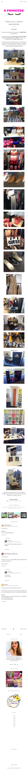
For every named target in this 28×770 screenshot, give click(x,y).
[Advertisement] (14, 738)
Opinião (10, 508)
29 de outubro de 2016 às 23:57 (10, 554)
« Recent (4, 629)
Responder (7, 549)
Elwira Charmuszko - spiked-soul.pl (10, 553)
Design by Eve (17, 768)
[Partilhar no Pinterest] (15, 505)
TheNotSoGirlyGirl (7, 525)
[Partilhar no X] (11, 505)
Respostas (8, 538)
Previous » (23, 629)
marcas (16, 507)
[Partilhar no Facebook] (13, 505)
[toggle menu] (1, 1)
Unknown (6, 584)
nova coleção (22, 507)
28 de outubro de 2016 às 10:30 (10, 526)
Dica (5, 507)
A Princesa (9, 540)
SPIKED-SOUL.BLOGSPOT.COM (20, 559)
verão (18, 508)
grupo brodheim (10, 507)
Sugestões (14, 508)
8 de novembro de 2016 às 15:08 (11, 585)
